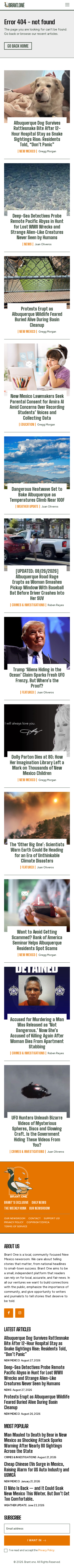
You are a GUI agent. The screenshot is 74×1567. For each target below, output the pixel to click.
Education (27, 424)
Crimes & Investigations (28, 605)
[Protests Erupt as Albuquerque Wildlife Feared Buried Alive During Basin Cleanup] (37, 282)
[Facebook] (8, 1312)
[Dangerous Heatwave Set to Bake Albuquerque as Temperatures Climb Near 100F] (37, 462)
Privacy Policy (46, 1550)
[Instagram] (19, 1312)
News (28, 244)
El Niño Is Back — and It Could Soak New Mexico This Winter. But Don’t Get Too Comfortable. (36, 1493)
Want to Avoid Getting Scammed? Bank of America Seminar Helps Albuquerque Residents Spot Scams (37, 940)
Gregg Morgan (47, 151)
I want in (34, 1540)
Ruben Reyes (56, 605)
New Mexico (27, 151)
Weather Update (27, 506)
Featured (28, 692)
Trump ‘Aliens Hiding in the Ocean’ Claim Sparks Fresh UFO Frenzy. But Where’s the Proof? (37, 678)
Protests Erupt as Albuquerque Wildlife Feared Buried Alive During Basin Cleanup (37, 317)
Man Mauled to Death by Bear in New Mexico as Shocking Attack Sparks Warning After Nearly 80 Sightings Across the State (35, 1443)
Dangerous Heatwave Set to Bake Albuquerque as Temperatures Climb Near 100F (37, 494)
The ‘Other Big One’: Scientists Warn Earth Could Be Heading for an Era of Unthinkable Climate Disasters (37, 853)
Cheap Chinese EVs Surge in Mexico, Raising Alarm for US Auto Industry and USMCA (36, 1469)
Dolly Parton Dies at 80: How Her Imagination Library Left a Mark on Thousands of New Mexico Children (37, 765)
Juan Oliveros (43, 244)
